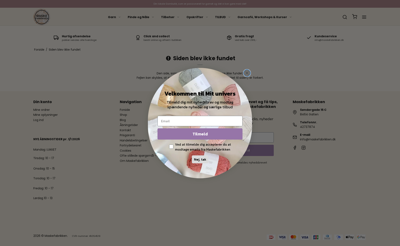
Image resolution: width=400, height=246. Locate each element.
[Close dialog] (247, 73)
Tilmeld (200, 134)
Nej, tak (200, 159)
